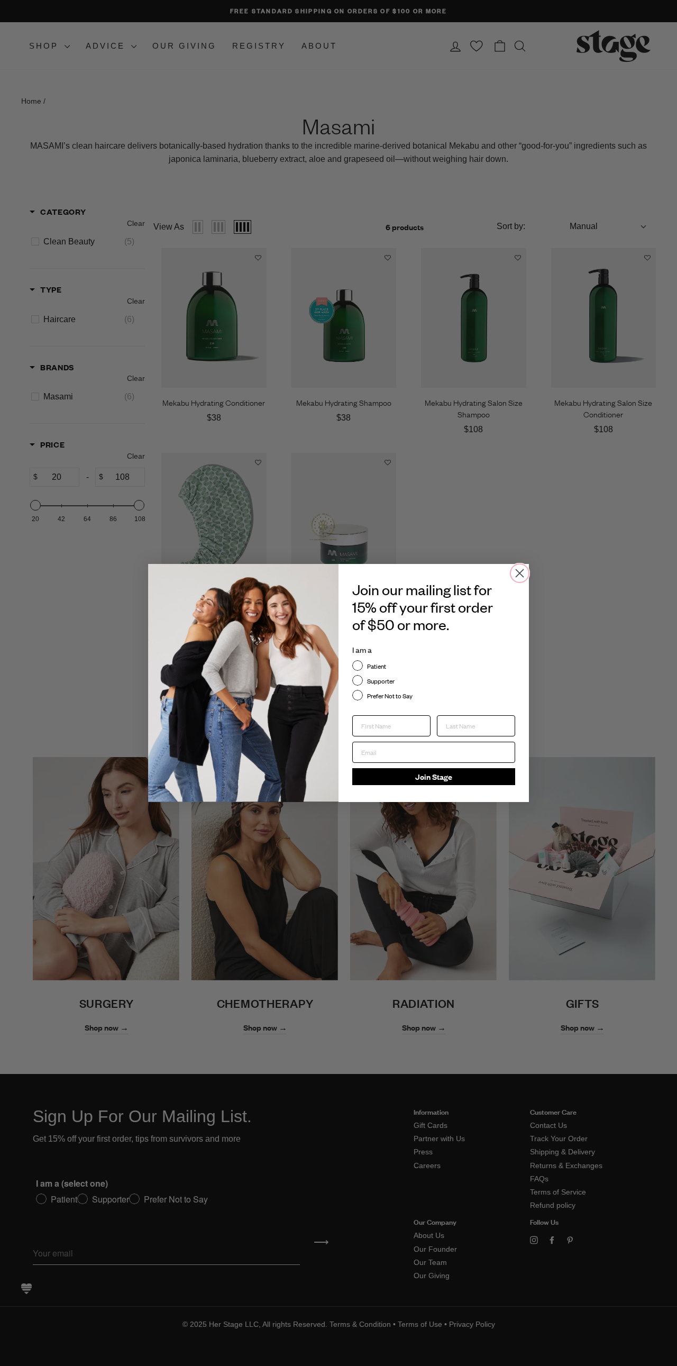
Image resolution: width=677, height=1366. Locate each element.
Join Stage (433, 776)
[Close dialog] (519, 573)
